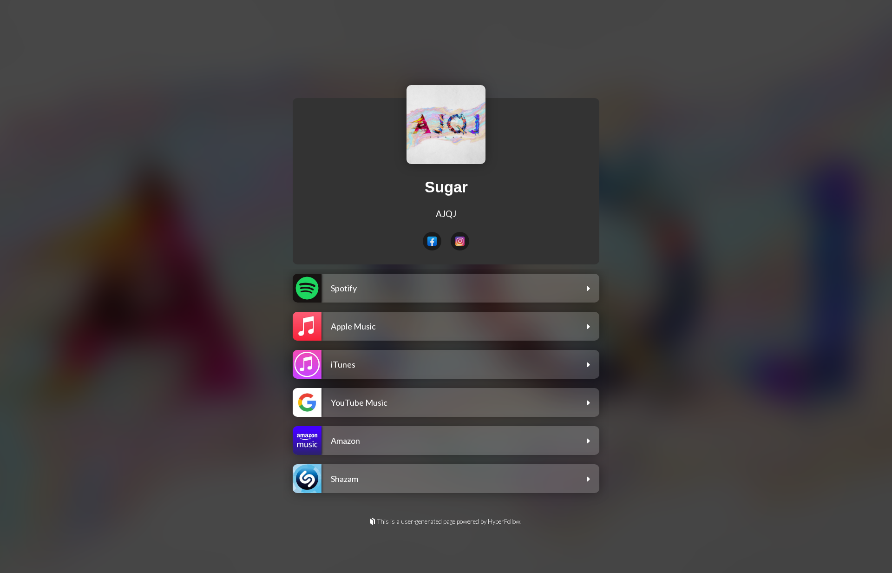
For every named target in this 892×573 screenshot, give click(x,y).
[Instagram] (460, 241)
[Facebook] (432, 241)
